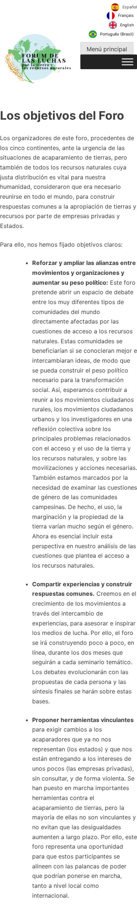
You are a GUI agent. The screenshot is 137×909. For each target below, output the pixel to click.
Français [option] (126, 15)
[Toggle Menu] (127, 62)
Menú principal (107, 49)
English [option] (127, 24)
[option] (120, 16)
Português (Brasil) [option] (117, 34)
